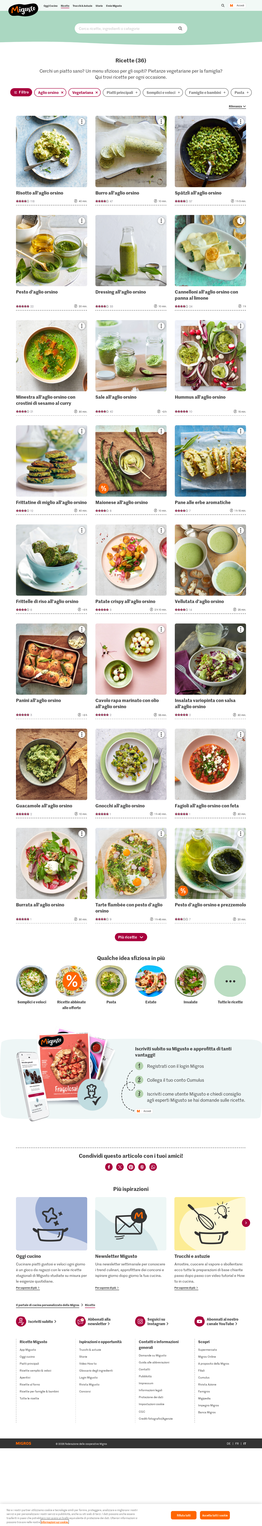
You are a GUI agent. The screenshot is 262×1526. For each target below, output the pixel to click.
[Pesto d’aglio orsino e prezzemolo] (210, 877)
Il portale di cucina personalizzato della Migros (47, 1304)
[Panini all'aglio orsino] (51, 672)
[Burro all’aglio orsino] (131, 162)
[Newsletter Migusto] (130, 1243)
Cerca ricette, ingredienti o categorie (131, 28)
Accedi (240, 5)
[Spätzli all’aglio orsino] (210, 162)
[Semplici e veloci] (31, 987)
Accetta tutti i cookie (215, 1515)
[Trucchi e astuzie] (210, 1243)
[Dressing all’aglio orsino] (131, 264)
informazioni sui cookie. (54, 1522)
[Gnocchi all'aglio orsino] (131, 774)
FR (237, 1443)
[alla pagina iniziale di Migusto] (23, 6)
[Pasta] (111, 987)
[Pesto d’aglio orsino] (51, 264)
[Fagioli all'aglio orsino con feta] (210, 774)
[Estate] (151, 987)
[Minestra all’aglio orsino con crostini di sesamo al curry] (51, 369)
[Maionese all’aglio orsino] (131, 471)
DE (229, 1443)
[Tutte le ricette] (230, 987)
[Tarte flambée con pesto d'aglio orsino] (131, 877)
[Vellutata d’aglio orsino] (210, 570)
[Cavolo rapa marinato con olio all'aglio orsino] (131, 672)
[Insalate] (190, 987)
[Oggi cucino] (51, 1243)
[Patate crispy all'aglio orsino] (131, 570)
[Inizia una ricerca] (223, 5)
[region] (131, 1515)
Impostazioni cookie (151, 1404)
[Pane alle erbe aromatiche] (210, 471)
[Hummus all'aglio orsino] (210, 369)
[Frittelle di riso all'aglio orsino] (51, 570)
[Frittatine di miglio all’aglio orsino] (51, 471)
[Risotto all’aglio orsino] (51, 162)
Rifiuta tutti (184, 1515)
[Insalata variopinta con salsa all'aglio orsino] (210, 672)
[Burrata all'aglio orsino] (51, 877)
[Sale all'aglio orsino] (131, 369)
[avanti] (246, 1223)
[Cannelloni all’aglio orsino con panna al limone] (210, 264)
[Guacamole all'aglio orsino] (51, 774)
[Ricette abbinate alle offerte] (71, 987)
